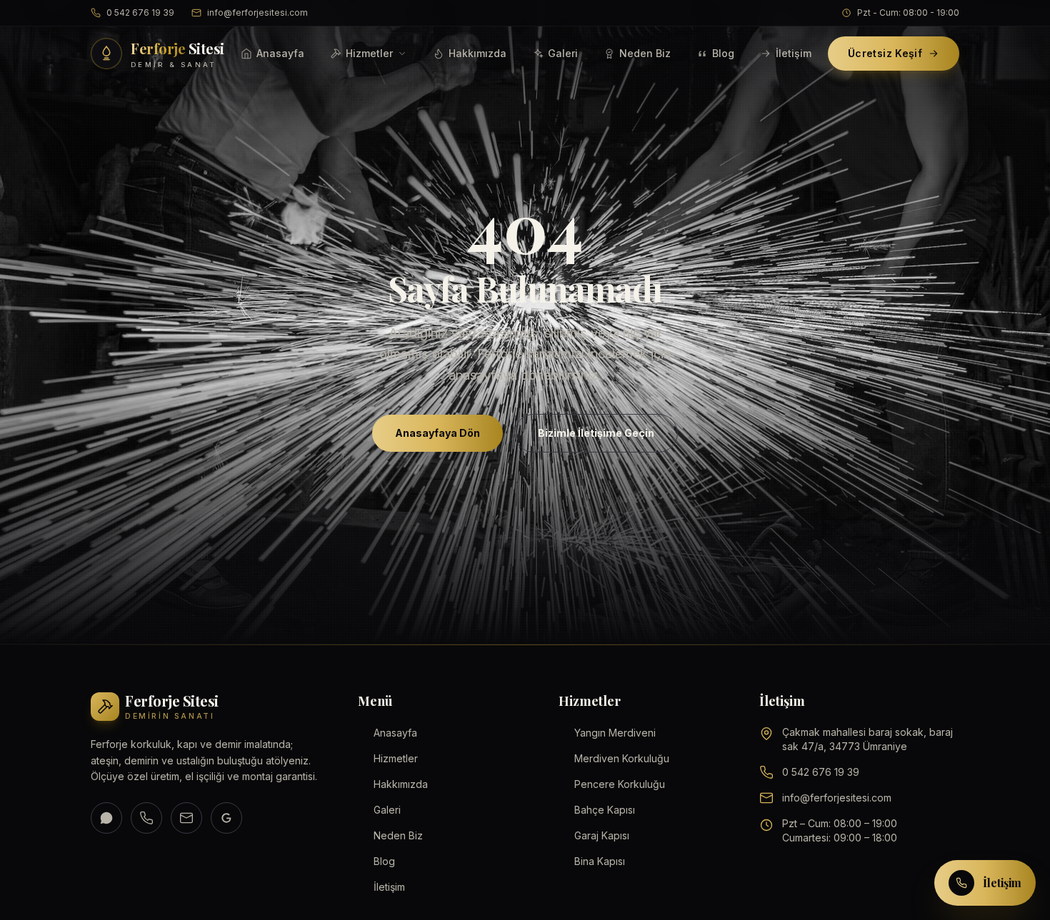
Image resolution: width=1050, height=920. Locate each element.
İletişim (793, 53)
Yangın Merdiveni (615, 733)
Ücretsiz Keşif (885, 53)
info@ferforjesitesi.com (257, 12)
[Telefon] (146, 818)
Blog (723, 53)
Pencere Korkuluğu (619, 784)
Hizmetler (369, 53)
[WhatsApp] (106, 818)
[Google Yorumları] (226, 818)
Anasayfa (280, 53)
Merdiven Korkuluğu (621, 758)
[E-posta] (186, 818)
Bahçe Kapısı (604, 810)
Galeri (563, 53)
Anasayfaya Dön (437, 433)
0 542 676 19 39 (140, 12)
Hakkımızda (477, 53)
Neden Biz (645, 53)
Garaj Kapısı (601, 835)
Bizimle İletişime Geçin (596, 433)
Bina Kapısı (599, 861)
